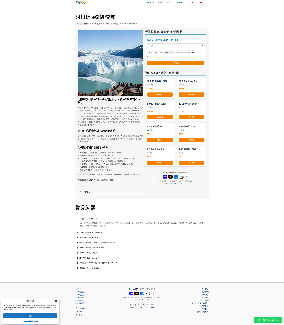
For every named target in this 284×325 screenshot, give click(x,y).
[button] (56, 301)
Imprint (36, 321)
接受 (30, 316)
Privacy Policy (28, 321)
